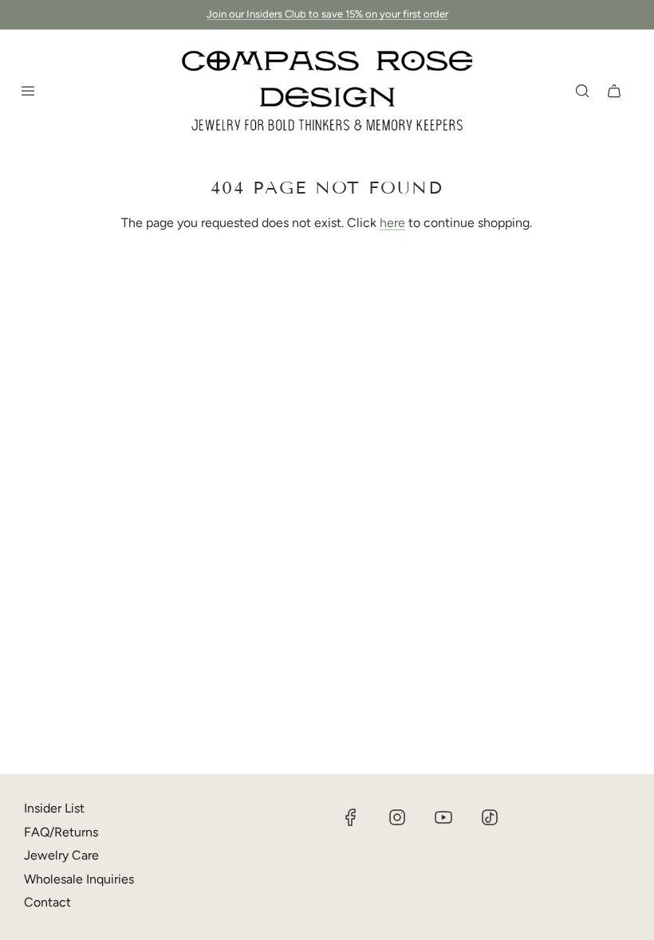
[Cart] (614, 91)
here (392, 222)
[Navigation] (28, 91)
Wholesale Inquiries (79, 879)
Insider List (54, 808)
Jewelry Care (61, 855)
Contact (47, 902)
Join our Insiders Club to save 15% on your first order (327, 14)
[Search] (582, 91)
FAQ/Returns (61, 832)
